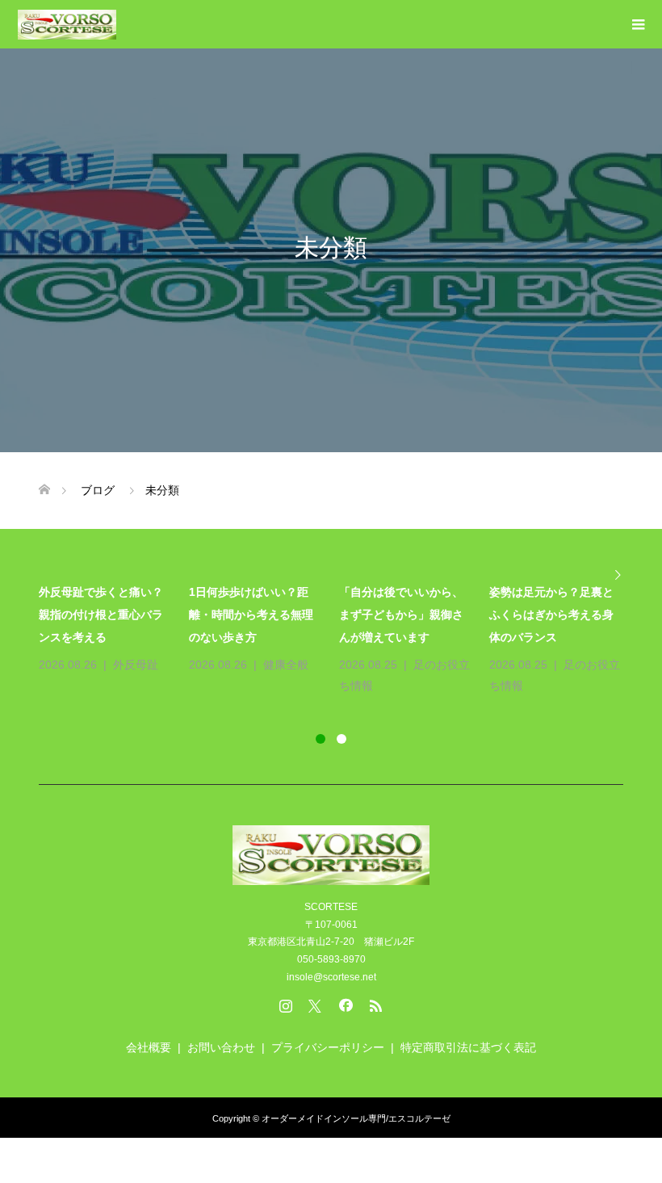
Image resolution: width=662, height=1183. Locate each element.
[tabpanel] (339, 639)
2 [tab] (341, 739)
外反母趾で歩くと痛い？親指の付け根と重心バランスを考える (101, 614)
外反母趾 (135, 664)
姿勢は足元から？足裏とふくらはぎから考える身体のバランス (551, 614)
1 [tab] (320, 739)
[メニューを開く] (638, 24)
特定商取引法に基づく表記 (468, 1047)
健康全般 (285, 664)
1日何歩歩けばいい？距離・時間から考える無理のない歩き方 (251, 614)
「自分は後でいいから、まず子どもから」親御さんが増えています (401, 614)
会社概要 (148, 1047)
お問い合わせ (221, 1047)
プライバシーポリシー (327, 1047)
